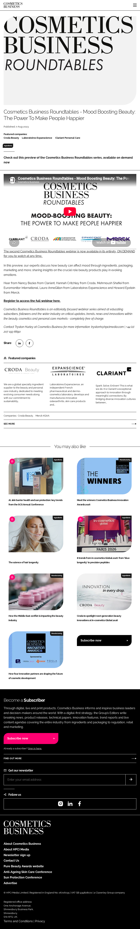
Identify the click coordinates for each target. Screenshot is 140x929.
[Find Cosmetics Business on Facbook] (79, 805)
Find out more (13, 758)
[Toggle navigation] (135, 5)
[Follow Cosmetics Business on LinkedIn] (70, 805)
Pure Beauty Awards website (24, 866)
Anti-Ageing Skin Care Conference (28, 872)
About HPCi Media (16, 849)
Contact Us (11, 860)
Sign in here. (35, 748)
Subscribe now (91, 640)
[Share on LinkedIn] (19, 343)
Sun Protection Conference (23, 877)
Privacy (40, 921)
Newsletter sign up (17, 855)
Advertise (10, 883)
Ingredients (8, 146)
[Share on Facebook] (29, 343)
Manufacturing (125, 460)
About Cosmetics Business (22, 843)
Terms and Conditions (18, 921)
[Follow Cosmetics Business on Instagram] (60, 805)
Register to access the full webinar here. (32, 301)
